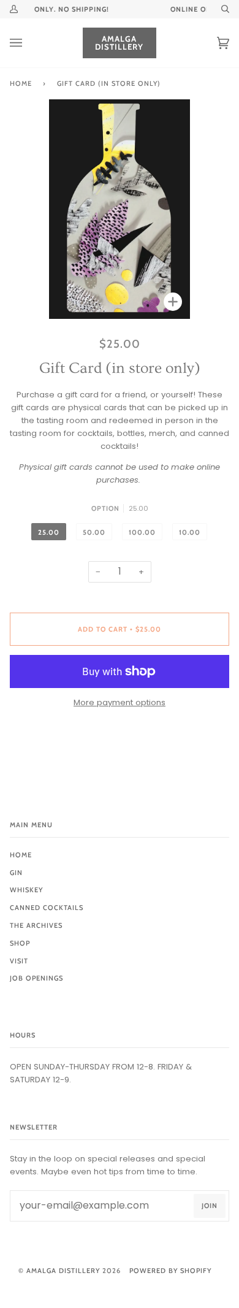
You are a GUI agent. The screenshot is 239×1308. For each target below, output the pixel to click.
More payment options (119, 702)
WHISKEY (26, 889)
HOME (21, 855)
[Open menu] (28, 42)
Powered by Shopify (170, 1270)
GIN (16, 872)
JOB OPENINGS (36, 978)
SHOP (20, 943)
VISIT (19, 961)
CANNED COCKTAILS (46, 907)
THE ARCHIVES (36, 925)
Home (21, 83)
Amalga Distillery (63, 1270)
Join (210, 1205)
